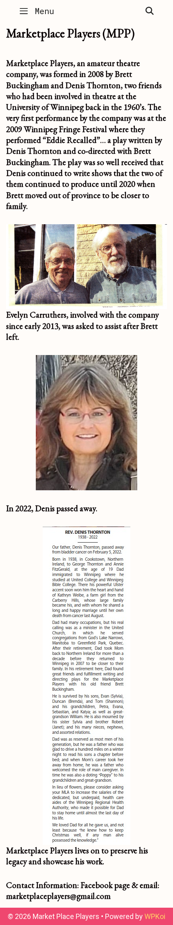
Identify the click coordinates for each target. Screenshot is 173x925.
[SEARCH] (149, 11)
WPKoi (154, 916)
